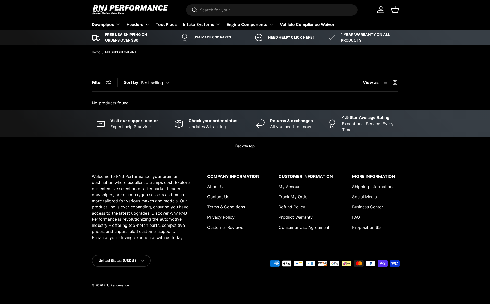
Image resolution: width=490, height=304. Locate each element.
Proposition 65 (366, 227)
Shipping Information (372, 186)
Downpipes (103, 24)
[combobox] (272, 10)
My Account (290, 186)
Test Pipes (166, 24)
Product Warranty (296, 217)
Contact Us (218, 196)
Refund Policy (292, 206)
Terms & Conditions (226, 206)
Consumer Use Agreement (304, 227)
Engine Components (247, 24)
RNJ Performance (116, 285)
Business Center (367, 206)
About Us (216, 186)
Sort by (131, 82)
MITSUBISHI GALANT (121, 52)
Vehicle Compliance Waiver (307, 24)
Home (96, 52)
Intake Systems (198, 24)
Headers (135, 24)
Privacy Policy (221, 217)
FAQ (356, 217)
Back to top (245, 146)
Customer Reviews (225, 227)
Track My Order (294, 196)
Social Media (364, 196)
